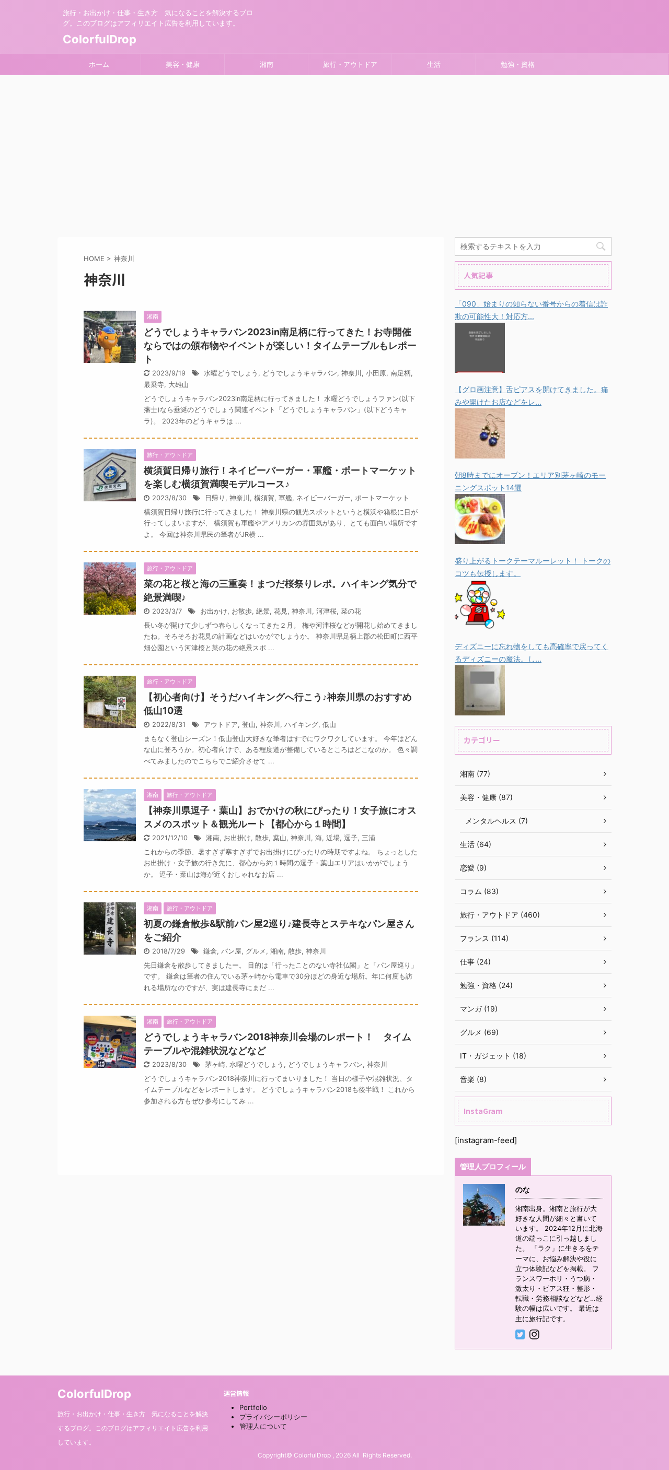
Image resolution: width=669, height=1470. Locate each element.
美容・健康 (183, 64)
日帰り (215, 498)
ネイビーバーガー (323, 498)
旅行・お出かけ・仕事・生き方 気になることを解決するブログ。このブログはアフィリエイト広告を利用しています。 (132, 1428)
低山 (329, 724)
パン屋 (231, 951)
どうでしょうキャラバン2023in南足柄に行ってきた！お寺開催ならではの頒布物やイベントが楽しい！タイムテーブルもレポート (280, 345)
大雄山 (178, 385)
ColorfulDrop (99, 39)
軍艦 (285, 498)
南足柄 (400, 373)
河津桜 (326, 611)
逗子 (350, 838)
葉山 (279, 838)
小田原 (376, 373)
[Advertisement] (334, 153)
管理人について (263, 1426)
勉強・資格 (518, 64)
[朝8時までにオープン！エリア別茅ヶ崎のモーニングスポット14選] (480, 537)
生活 (434, 64)
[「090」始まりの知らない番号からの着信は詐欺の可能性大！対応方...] (480, 366)
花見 (280, 611)
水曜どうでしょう (231, 373)
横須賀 (264, 498)
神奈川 (351, 373)
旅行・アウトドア (350, 64)
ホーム (99, 64)
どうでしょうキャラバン (299, 373)
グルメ (256, 951)
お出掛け (237, 838)
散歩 (262, 838)
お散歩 (242, 611)
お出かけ (213, 611)
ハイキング (301, 724)
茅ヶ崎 (215, 1064)
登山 (249, 724)
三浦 (368, 838)
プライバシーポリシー (273, 1417)
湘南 (266, 64)
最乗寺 (154, 385)
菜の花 (351, 611)
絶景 (263, 611)
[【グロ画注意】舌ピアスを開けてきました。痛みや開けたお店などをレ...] (480, 451)
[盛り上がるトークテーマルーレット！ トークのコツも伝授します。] (480, 623)
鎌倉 (210, 951)
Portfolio (253, 1407)
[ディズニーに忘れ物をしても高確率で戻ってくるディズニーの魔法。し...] (480, 708)
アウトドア (221, 724)
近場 (333, 838)
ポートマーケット (382, 498)
